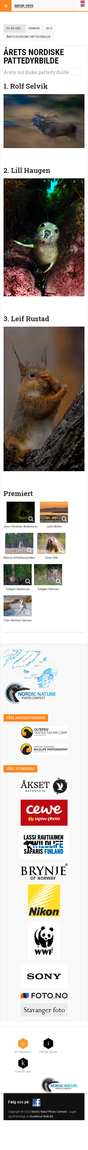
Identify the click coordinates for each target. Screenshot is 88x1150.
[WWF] (44, 940)
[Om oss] (23, 1063)
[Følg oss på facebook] (36, 1102)
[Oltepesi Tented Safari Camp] (44, 732)
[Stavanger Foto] (44, 1009)
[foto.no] (44, 995)
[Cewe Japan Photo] (44, 813)
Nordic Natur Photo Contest (49, 1111)
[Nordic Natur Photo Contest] (24, 6)
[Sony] (44, 976)
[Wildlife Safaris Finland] (44, 844)
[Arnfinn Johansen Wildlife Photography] (44, 749)
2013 (49, 28)
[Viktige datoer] (48, 1043)
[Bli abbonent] (23, 1043)
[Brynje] (44, 871)
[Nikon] (44, 900)
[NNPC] (60, 1084)
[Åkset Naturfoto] (44, 786)
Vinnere (34, 28)
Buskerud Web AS (41, 1116)
